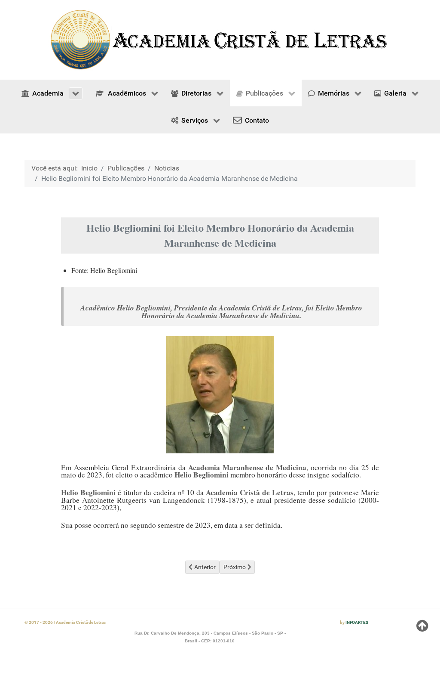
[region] (220, 40)
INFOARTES (356, 622)
